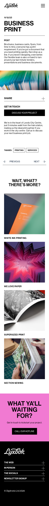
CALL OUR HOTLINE (24, 431)
